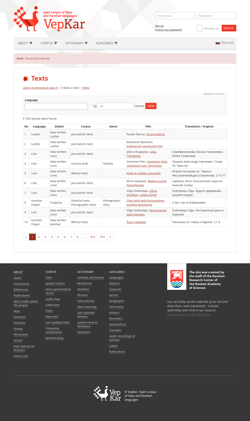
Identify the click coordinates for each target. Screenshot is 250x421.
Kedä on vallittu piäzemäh (144, 173)
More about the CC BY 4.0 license (188, 314)
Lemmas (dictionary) (90, 277)
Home (17, 278)
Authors (114, 312)
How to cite (21, 356)
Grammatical (117, 324)
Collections (53, 305)
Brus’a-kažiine (156, 134)
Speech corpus (55, 283)
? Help (85, 88)
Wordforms (84, 283)
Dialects (114, 283)
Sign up (159, 26)
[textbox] (28, 106)
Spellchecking (54, 338)
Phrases (82, 295)
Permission (21, 334)
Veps (17, 311)
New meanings (87, 307)
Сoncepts (115, 330)
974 (102, 237)
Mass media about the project (26, 303)
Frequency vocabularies (54, 330)
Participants (21, 284)
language (31, 100)
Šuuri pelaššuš (136, 222)
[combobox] (56, 106)
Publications (22, 295)
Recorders (115, 318)
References (21, 289)
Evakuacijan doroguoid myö (144, 146)
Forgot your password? (168, 29)
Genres (114, 295)
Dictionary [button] (74, 43)
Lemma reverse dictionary (87, 324)
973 (92, 237)
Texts (49, 277)
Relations (83, 289)
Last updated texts (58, 322)
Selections (84, 332)
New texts (52, 316)
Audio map (53, 299)
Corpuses (115, 289)
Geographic (116, 301)
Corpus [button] (47, 43)
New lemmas (85, 301)
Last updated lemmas (86, 314)
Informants (116, 307)
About (18, 272)
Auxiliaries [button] (105, 43)
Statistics (19, 323)
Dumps (18, 328)
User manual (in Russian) (24, 348)
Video (49, 310)
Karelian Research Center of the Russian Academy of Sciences (207, 282)
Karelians (20, 317)
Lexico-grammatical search (40, 88)
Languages (116, 277)
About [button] (23, 43)
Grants (18, 340)
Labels (113, 346)
